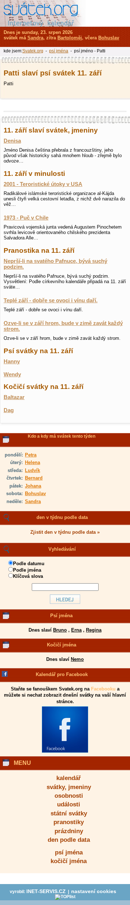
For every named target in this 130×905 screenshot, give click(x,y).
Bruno (60, 630)
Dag (9, 410)
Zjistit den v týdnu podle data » (65, 532)
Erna (76, 630)
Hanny (12, 361)
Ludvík (32, 470)
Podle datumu (28, 563)
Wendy (12, 374)
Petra (30, 455)
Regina (93, 630)
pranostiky (68, 822)
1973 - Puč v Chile (26, 218)
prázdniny (69, 831)
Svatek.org (32, 50)
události (68, 804)
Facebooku (103, 689)
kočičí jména (69, 861)
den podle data (69, 839)
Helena (32, 462)
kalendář (68, 778)
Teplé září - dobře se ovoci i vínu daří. (51, 300)
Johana (33, 486)
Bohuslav (35, 493)
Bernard (34, 478)
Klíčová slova (28, 576)
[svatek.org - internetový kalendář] (43, 13)
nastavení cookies (93, 891)
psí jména (69, 852)
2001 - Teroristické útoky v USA (43, 184)
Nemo (77, 659)
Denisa (12, 141)
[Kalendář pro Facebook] (65, 751)
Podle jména (27, 570)
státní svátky (69, 813)
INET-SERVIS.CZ (46, 891)
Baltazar (14, 397)
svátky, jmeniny (69, 787)
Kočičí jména (61, 645)
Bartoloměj (69, 37)
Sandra (33, 501)
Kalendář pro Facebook (62, 674)
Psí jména (61, 615)
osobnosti (69, 795)
